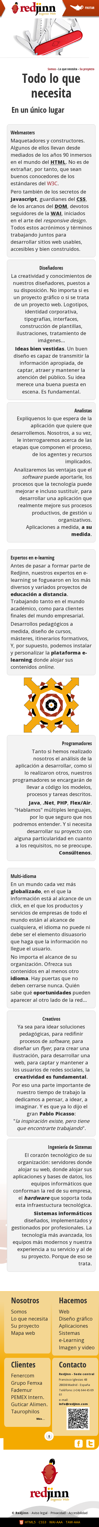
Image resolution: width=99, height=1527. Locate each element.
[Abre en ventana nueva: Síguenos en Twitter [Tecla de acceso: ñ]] (90, 1443)
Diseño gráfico (76, 1318)
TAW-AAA (73, 1522)
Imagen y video (77, 1347)
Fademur (21, 1390)
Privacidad (58, 1513)
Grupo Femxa (26, 1382)
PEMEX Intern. (27, 1397)
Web (64, 1311)
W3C (52, 183)
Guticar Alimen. (29, 1404)
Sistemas (69, 1333)
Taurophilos (25, 1411)
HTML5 (30, 1522)
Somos (52, 69)
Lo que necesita (29, 1318)
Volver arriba (49, 1436)
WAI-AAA (56, 1522)
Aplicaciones (73, 1325)
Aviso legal (39, 1513)
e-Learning (71, 1340)
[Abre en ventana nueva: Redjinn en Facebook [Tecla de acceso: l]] (78, 1443)
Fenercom (22, 1375)
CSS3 (42, 1522)
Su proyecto (87, 69)
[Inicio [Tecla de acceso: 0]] (33, 8)
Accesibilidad (78, 1513)
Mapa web (23, 1333)
